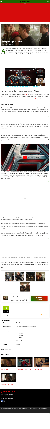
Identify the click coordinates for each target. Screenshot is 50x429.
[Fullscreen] (44, 72)
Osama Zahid (4, 44)
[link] (7, 70)
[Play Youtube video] (25, 157)
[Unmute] (38, 72)
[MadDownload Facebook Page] (2, 401)
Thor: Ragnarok (30, 139)
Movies (6, 24)
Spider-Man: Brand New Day (24, 369)
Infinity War (35, 98)
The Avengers (20, 98)
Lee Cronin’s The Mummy (7, 384)
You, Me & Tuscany (38, 369)
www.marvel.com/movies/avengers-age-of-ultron (26, 326)
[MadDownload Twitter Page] (4, 401)
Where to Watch (39, 298)
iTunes (25, 94)
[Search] (48, 1)
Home (3, 24)
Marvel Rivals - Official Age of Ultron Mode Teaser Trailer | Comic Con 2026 (20, 70)
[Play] (36, 72)
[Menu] (1, 1)
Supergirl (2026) (5, 369)
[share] (33, 70)
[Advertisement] (25, 13)
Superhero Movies (8, 349)
